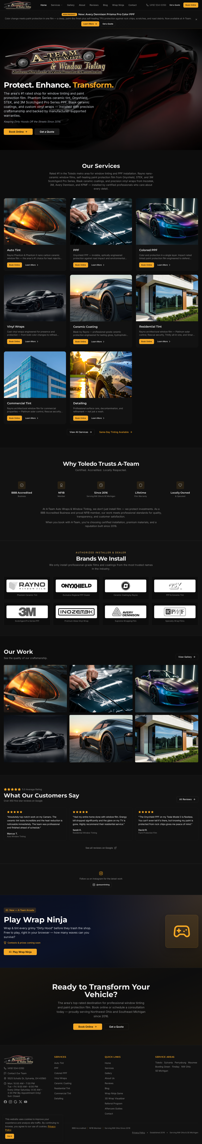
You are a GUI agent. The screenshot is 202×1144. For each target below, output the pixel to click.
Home (44, 5)
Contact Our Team (17, 1073)
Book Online (190, 5)
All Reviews (185, 799)
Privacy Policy (138, 1132)
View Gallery (185, 656)
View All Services (79, 432)
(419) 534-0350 (16, 1068)
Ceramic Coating (62, 1083)
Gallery (70, 5)
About (82, 5)
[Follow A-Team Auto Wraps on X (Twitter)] (20, 1101)
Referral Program (113, 1103)
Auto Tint (59, 1063)
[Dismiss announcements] (196, 19)
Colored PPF (60, 1073)
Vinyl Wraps (60, 1078)
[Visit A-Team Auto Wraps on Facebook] (5, 1101)
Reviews (94, 5)
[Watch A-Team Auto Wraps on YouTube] (25, 1101)
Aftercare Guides (113, 1108)
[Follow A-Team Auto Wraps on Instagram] (10, 1101)
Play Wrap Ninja (22, 951)
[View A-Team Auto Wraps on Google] (15, 1101)
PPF (56, 1068)
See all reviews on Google (99, 847)
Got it (9, 1136)
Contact (132, 5)
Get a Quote (174, 5)
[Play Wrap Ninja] (181, 931)
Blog (105, 5)
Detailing (58, 1098)
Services (55, 5)
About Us (109, 1078)
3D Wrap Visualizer (115, 1098)
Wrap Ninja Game (114, 1093)
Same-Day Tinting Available (114, 432)
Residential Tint (62, 1088)
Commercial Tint (62, 1093)
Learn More (88, 24)
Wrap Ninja (118, 5)
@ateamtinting (103, 884)
